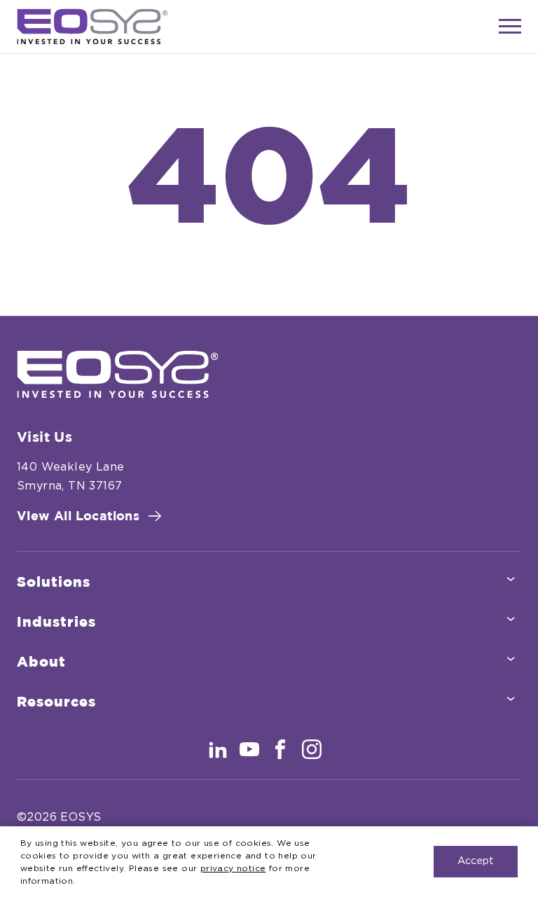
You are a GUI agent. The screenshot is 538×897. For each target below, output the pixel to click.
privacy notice (233, 868)
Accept (475, 861)
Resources (56, 702)
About (41, 662)
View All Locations (78, 516)
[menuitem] (269, 583)
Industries (56, 622)
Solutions (53, 582)
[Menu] (510, 26)
